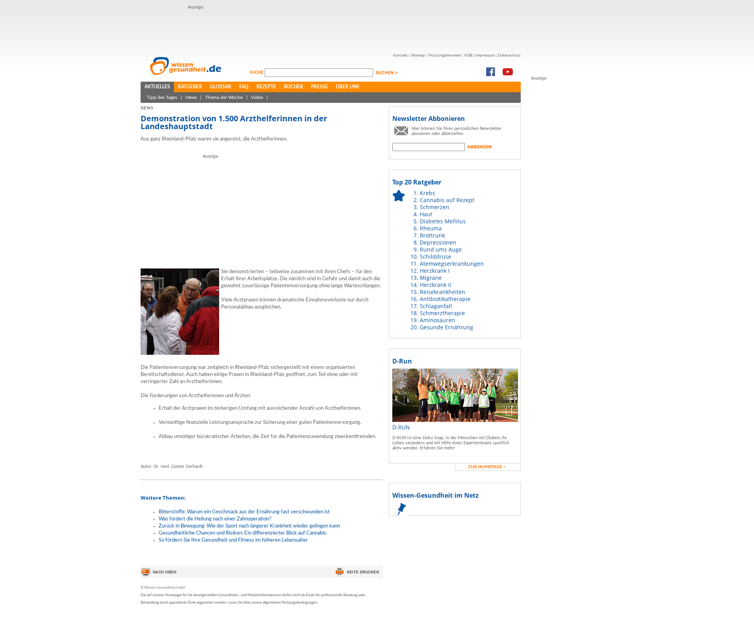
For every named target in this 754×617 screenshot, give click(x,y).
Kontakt (400, 55)
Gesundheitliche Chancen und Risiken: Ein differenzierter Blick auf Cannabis (242, 533)
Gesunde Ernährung (446, 327)
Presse (319, 86)
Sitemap (418, 55)
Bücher (293, 86)
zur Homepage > (486, 467)
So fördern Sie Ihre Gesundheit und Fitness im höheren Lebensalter (233, 540)
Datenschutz (509, 55)
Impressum (485, 55)
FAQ (244, 86)
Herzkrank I (435, 270)
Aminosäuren (437, 320)
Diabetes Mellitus (443, 221)
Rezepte (266, 86)
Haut (426, 214)
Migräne (431, 277)
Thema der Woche (224, 97)
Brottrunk (432, 235)
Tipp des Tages (162, 97)
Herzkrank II (435, 284)
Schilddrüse (435, 256)
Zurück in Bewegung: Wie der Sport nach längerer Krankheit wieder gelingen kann (249, 526)
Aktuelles (157, 86)
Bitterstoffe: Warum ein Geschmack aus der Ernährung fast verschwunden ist (244, 512)
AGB (468, 55)
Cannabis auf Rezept (447, 200)
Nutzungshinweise (444, 55)
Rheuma (431, 228)
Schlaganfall (436, 306)
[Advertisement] (331, 28)
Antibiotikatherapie (445, 299)
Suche (257, 72)
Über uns (347, 86)
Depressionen (438, 242)
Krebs (427, 193)
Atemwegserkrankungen (452, 263)
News (191, 97)
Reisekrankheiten (442, 292)
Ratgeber (190, 86)
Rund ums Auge (441, 249)
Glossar (220, 86)
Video (257, 97)
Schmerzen (434, 207)
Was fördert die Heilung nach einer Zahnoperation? (215, 519)
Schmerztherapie (442, 313)
